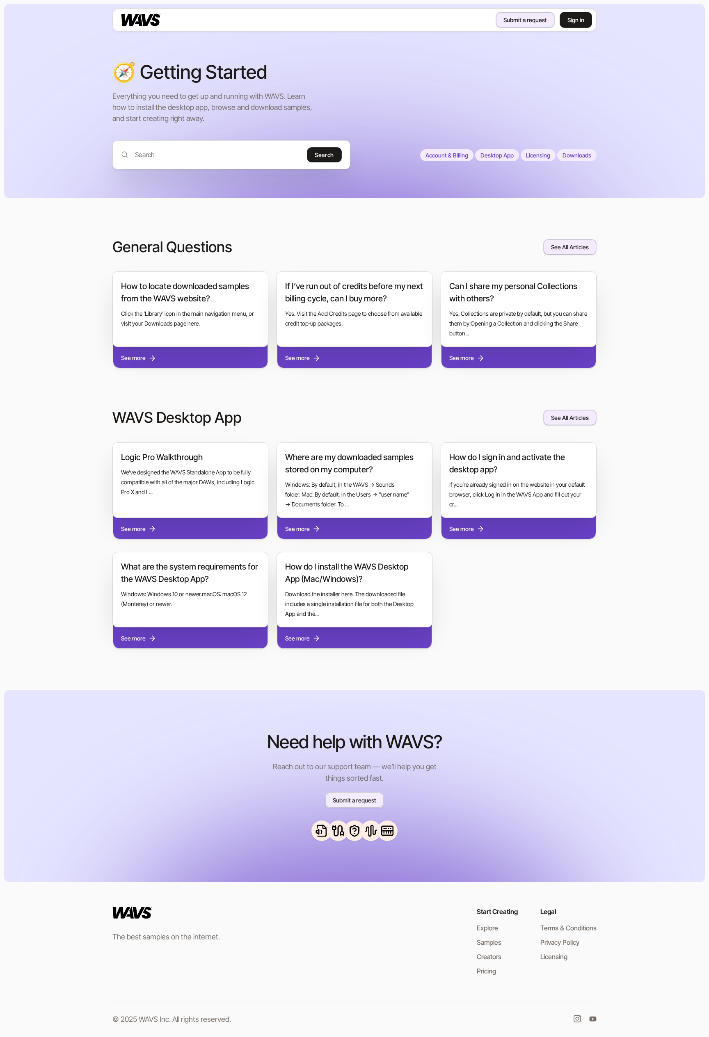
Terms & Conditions (568, 928)
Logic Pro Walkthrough (162, 457)
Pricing (486, 971)
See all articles (570, 247)
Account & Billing (446, 155)
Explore (487, 928)
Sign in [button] (575, 19)
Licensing (538, 155)
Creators (489, 957)
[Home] (154, 20)
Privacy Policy (559, 942)
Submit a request (525, 19)
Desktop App (497, 155)
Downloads (577, 155)
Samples (489, 942)
